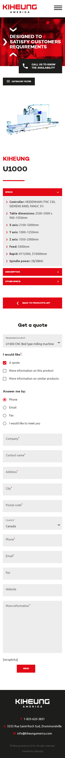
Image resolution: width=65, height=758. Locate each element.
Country (10, 519)
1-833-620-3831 (34, 719)
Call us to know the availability (43, 66)
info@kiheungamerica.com (34, 733)
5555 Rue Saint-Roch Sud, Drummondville (34, 726)
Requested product (15, 337)
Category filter (21, 81)
